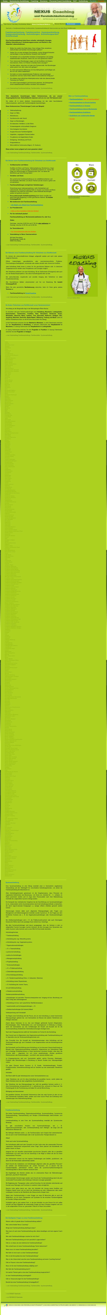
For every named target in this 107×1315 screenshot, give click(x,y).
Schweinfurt (8, 798)
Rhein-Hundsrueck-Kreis (12, 749)
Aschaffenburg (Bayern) (11, 355)
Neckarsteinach (9, 689)
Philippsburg (8, 722)
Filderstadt (8, 449)
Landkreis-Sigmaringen (11, 620)
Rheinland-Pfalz (9, 752)
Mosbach (7, 683)
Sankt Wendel (9, 786)
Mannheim (8, 661)
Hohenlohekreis (9, 515)
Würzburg (7, 868)
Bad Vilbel (8, 374)
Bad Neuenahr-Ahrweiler (12, 370)
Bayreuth (7, 384)
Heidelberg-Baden (10, 490)
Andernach (8, 351)
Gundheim (8, 481)
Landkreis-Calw (9, 578)
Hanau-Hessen (9, 484)
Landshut (7, 629)
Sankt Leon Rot (9, 785)
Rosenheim (8, 769)
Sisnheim (7, 805)
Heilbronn (7, 494)
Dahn (6, 418)
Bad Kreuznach (9, 368)
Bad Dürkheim (9, 359)
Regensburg (8, 730)
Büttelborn (8, 414)
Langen (7, 632)
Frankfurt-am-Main (10, 455)
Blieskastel (8, 402)
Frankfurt (7, 453)
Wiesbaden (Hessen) (11, 857)
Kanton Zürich (9, 532)
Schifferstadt (8, 788)
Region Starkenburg (10, 741)
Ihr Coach (70, 297)
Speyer (7, 807)
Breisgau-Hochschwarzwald (13, 576)
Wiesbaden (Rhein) (10, 858)
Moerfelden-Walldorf (10, 679)
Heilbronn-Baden (10, 496)
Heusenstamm (9, 505)
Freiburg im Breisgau (11, 461)
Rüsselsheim (8, 773)
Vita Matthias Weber (24, 24)
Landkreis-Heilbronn (11, 593)
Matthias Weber (76, 297)
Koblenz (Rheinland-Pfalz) (12, 547)
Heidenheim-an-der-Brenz (12, 493)
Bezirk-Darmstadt (10, 392)
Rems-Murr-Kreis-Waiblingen (13, 745)
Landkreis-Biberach (10, 573)
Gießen (7, 474)
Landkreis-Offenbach (11, 609)
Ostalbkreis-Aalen (10, 716)
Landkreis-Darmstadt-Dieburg (13, 579)
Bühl (6, 411)
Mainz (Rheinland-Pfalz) (12, 660)
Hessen (7, 503)
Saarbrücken (8, 774)
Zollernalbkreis (9, 871)
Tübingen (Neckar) (10, 823)
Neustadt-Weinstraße (11, 698)
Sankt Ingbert (8, 783)
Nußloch (7, 705)
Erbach (7, 440)
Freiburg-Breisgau (10, 459)
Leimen (7, 635)
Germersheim (9, 471)
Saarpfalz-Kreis (9, 780)
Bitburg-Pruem (9, 400)
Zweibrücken (8, 876)
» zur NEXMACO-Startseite (14, 1297)
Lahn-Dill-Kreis (9, 556)
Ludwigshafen (9, 644)
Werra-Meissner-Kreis (11, 849)
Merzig (7, 673)
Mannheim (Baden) (10, 664)
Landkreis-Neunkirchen (11, 606)
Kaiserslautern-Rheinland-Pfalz (14, 531)
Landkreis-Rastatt (10, 610)
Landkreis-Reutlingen (11, 613)
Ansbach (7, 352)
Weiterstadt (8, 848)
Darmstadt (8, 419)
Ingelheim (7, 522)
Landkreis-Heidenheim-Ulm (13, 591)
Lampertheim (8, 562)
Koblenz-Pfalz (9, 546)
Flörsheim (7, 450)
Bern (6, 389)
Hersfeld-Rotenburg (10, 502)
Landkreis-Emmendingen (12, 581)
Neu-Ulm (7, 700)
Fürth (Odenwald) (10, 466)
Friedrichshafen (9, 463)
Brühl (6, 409)
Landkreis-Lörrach (10, 600)
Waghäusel (8, 837)
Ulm (6, 826)
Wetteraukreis (9, 852)
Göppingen (8, 475)
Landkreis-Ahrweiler (10, 566)
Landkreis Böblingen (11, 575)
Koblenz (7, 544)
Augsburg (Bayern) (10, 358)
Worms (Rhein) (9, 865)
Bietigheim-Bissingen (11, 395)
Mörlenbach (8, 681)
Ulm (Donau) (8, 827)
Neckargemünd (9, 686)
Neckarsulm (8, 691)
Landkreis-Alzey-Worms (11, 569)
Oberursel (7, 708)
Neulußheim (8, 694)
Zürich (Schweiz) (9, 874)
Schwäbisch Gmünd (10, 792)
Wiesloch (7, 859)
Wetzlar (7, 854)
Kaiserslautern (9, 528)
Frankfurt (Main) (9, 456)
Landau (7, 563)
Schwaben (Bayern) (10, 791)
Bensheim (8, 387)
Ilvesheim (7, 521)
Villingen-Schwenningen (12, 830)
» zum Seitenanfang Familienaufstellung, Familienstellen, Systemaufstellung (29, 88)
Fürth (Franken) (9, 465)
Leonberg (7, 637)
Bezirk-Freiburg (9, 733)
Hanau (7, 483)
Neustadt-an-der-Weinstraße (13, 697)
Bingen (7, 396)
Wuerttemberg (9, 867)
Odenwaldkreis (9, 710)
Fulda (6, 468)
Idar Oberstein (9, 519)
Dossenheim (8, 427)
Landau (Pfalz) (9, 565)
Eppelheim (8, 439)
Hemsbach (8, 499)
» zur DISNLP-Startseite (13, 1293)
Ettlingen (7, 446)
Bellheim (7, 386)
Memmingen (8, 672)
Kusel (6, 553)
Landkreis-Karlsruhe (10, 595)
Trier (6, 817)
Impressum (48, 19)
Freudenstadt (8, 462)
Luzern (7, 650)
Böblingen (8, 405)
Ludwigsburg (8, 642)
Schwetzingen (9, 799)
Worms (7, 864)
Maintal (7, 654)
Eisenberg (8, 436)
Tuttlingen (7, 824)
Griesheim (8, 477)
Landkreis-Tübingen (10, 623)
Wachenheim (8, 836)
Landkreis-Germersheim (12, 587)
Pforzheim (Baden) (10, 719)
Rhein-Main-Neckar (10, 758)
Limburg (7, 638)
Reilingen (7, 744)
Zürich (6, 873)
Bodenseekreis (9, 403)
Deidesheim (8, 422)
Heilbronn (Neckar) (10, 497)
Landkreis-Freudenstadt (11, 584)
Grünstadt (7, 480)
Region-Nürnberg (10, 675)
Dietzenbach (8, 424)
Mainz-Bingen (9, 659)
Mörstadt (7, 682)
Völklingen (8, 832)
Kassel (7, 537)
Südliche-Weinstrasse (11, 813)
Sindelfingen (8, 802)
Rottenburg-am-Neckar (11, 771)
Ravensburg (8, 729)
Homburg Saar (9, 516)
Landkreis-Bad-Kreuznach (12, 572)
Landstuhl (7, 631)
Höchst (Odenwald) (10, 512)
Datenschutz (61, 19)
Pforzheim (8, 717)
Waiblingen (8, 839)
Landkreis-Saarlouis (10, 616)
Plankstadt (8, 725)
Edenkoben (8, 431)
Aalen (6, 342)
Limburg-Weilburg (10, 639)
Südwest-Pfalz (9, 814)
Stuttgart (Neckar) (10, 811)
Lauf (6, 634)
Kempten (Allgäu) (10, 540)
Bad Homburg (9, 365)
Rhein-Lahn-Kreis (10, 751)
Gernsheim (8, 472)
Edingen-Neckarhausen (11, 433)
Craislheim (8, 417)
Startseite (9, 28)
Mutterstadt (8, 685)
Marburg (7, 666)
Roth (6, 770)
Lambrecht (8, 560)
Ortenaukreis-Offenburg (11, 714)
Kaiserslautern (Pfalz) (11, 529)
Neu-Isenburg (9, 692)
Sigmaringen (8, 801)
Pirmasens (8, 723)
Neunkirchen (8, 695)
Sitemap (73, 19)
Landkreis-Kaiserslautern (12, 594)
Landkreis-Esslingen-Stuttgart (13, 582)
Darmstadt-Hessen (10, 421)
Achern (7, 343)
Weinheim (8, 846)
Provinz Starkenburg (10, 726)
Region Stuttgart (9, 742)
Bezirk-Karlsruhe (9, 735)
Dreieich (7, 428)
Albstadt (7, 346)
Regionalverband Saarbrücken (13, 739)
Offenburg (7, 713)
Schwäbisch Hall (9, 793)
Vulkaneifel (8, 835)
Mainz (6, 657)
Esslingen (7, 444)
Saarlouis (7, 779)
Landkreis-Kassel (10, 597)
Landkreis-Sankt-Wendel (12, 617)
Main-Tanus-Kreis (10, 656)
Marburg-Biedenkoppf (11, 667)
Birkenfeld (8, 399)
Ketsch (7, 541)
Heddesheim (8, 487)
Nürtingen (7, 704)
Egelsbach (8, 434)
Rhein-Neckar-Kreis (10, 763)
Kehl (6, 538)
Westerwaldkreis (9, 851)
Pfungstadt (8, 720)
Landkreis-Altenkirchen (11, 568)
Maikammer (8, 651)
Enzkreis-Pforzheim (10, 437)
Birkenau (7, 397)
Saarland (7, 777)
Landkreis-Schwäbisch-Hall (12, 619)
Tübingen (7, 821)
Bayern (7, 383)
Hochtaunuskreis (9, 509)
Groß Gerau (8, 478)
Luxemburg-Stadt (10, 648)
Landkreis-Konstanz (10, 598)
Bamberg (7, 377)
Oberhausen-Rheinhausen (12, 707)
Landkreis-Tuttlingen (11, 625)
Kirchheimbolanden (10, 543)
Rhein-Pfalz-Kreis (10, 754)
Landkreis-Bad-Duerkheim (12, 571)
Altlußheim (8, 348)
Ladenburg (8, 554)
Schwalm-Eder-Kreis (11, 795)
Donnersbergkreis (10, 425)
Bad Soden (8, 373)
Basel (6, 378)
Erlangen (7, 441)
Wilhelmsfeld (8, 861)
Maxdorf (7, 669)
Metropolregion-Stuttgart (12, 676)
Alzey (6, 349)
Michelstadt (8, 678)
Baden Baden (9, 362)
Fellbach (7, 447)
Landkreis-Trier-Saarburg (12, 622)
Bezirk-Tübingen (9, 738)
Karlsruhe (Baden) (10, 535)
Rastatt (7, 727)
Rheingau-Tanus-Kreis (11, 748)
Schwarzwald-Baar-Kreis (12, 796)
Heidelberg (8, 488)
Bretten (7, 406)
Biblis (6, 393)
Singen (7, 804)
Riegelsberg (8, 766)
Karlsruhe (7, 534)
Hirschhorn (8, 507)
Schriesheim (8, 789)
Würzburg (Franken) (10, 870)
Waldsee (7, 842)
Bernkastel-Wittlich (10, 390)
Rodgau (7, 767)
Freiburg (7, 458)
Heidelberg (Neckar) (10, 491)
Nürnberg (7, 703)
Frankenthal (8, 452)
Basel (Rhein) (9, 380)
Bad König (8, 367)
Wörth (6, 862)
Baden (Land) (9, 361)
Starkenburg (8, 808)
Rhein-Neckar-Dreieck (11, 761)
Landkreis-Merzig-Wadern (12, 604)
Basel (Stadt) (8, 381)
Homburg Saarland (10, 518)
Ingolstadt (7, 524)
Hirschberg (8, 506)
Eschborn (7, 443)
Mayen (7, 670)
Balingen (7, 375)
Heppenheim (8, 500)
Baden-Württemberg (10, 364)
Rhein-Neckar (9, 760)
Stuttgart (7, 810)
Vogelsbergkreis (9, 833)
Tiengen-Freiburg (10, 815)
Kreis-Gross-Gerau (10, 551)
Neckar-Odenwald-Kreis (11, 688)
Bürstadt (7, 412)
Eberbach (7, 430)
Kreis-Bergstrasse (10, 550)
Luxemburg (8, 647)
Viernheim (8, 829)
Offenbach (8, 711)
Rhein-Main (8, 755)
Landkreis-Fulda (9, 585)
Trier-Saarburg (9, 820)
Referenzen (71, 24)
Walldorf (7, 843)
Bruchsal (7, 408)
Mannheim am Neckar (11, 663)
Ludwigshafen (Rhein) (11, 645)
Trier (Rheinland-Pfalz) (11, 818)
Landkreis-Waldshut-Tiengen (13, 626)
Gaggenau (8, 469)
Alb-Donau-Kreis (9, 345)
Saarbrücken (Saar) (10, 776)
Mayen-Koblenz (9, 603)
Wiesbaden (8, 855)
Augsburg (7, 356)
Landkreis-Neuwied (10, 607)
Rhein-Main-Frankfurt (11, 757)
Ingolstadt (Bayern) (10, 527)
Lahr (6, 559)
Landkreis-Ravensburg (11, 612)
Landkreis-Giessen (10, 588)
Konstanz (7, 549)
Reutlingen (8, 747)
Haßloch (7, 485)
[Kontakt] (84, 195)
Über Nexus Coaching (11, 24)
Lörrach (7, 641)
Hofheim (7, 513)
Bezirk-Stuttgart (9, 736)
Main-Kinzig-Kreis (10, 653)
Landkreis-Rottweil (10, 615)
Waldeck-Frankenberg (11, 840)
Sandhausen (8, 782)
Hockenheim (8, 510)
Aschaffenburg (9, 353)
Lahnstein (7, 557)
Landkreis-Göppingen (11, 590)
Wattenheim (8, 845)
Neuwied (7, 701)
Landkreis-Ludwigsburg (11, 601)
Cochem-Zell (8, 415)
